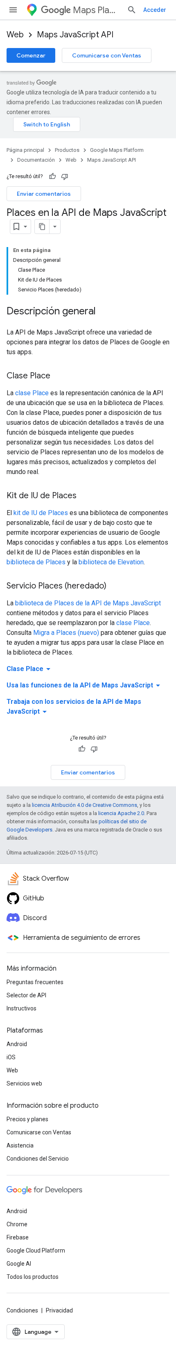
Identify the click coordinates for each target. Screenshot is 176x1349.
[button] (88, 669)
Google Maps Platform (117, 150)
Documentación (36, 160)
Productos (67, 150)
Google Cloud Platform (36, 1250)
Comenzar (30, 55)
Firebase (18, 1237)
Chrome (17, 1224)
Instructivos (21, 1008)
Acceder (154, 10)
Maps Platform (96, 10)
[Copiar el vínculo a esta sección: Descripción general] (104, 312)
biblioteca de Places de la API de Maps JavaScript (88, 603)
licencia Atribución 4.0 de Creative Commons (84, 805)
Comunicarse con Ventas (106, 55)
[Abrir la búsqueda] (132, 10)
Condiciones (22, 1310)
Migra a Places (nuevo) (66, 633)
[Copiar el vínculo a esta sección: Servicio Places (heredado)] (114, 586)
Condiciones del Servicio (38, 1158)
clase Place (32, 393)
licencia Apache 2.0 (121, 813)
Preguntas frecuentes (35, 982)
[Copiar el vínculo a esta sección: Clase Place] (58, 376)
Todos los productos (33, 1276)
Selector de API (26, 995)
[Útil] (52, 176)
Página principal (25, 150)
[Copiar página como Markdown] (42, 227)
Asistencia (20, 1145)
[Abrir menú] (13, 10)
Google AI (19, 1263)
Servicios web (24, 1083)
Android (17, 1044)
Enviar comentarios (44, 193)
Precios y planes (27, 1119)
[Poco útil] (65, 176)
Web (15, 35)
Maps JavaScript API (75, 35)
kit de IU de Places (41, 513)
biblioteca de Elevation (111, 562)
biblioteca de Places (36, 562)
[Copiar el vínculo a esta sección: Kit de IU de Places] (85, 496)
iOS (11, 1057)
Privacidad (59, 1310)
